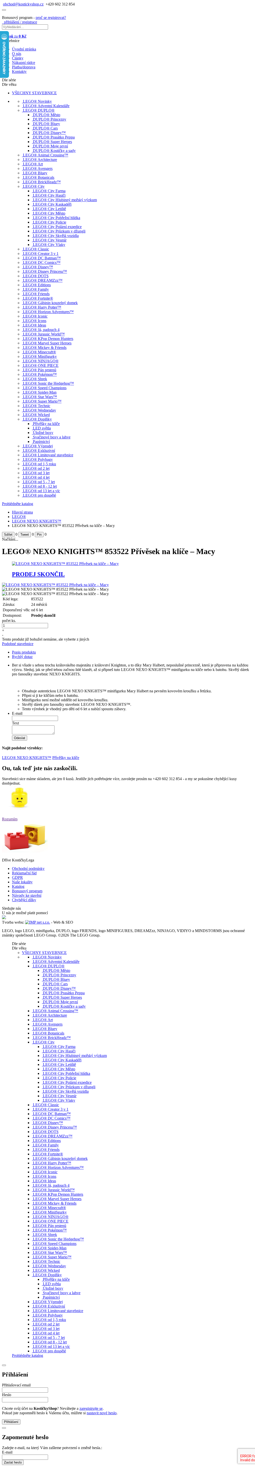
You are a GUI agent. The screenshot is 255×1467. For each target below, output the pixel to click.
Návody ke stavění (26, 895)
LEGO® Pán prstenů (39, 370)
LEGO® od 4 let (36, 477)
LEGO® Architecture (40, 159)
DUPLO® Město (46, 115)
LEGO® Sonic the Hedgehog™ (48, 383)
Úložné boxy (43, 432)
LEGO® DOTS (36, 276)
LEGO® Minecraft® (39, 352)
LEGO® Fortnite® (38, 298)
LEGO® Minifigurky (40, 356)
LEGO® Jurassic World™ (44, 334)
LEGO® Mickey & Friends (44, 347)
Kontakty (19, 71)
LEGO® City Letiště (49, 209)
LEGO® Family (36, 289)
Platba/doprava (23, 67)
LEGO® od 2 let (36, 468)
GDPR (17, 877)
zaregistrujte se (91, 1408)
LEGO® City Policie (49, 222)
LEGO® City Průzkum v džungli (59, 231)
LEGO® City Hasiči (49, 195)
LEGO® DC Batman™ (42, 258)
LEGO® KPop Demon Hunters (48, 338)
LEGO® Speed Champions (44, 388)
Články (17, 58)
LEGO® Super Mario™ (42, 401)
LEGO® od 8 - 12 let (40, 486)
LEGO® (19, 517)
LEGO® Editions (37, 285)
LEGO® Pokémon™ (40, 374)
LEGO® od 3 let (36, 473)
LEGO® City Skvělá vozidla (56, 236)
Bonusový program (27, 891)
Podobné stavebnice (17, 644)
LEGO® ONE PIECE (41, 365)
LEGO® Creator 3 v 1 (41, 253)
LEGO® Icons (34, 321)
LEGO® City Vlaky (49, 244)
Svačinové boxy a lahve (51, 437)
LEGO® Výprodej (38, 446)
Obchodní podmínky (28, 868)
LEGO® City (34, 186)
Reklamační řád (24, 873)
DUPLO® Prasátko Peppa (54, 137)
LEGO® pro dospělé (39, 495)
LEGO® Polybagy (38, 459)
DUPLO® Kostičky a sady (54, 150)
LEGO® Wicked (36, 415)
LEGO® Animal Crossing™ (45, 155)
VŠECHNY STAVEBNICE (34, 93)
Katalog (18, 886)
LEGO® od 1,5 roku (39, 464)
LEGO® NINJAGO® (41, 361)
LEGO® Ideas (34, 325)
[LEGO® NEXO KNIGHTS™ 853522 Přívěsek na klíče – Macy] (55, 585)
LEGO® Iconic (35, 316)
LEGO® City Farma (49, 191)
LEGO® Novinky (37, 101)
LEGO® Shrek (35, 379)
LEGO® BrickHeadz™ (42, 182)
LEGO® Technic (36, 406)
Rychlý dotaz (22, 657)
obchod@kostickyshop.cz (23, 4)
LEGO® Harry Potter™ (42, 307)
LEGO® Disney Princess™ (45, 271)
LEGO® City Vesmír (49, 240)
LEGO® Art (33, 164)
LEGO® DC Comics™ (42, 262)
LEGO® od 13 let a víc (41, 491)
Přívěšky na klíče (46, 424)
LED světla (42, 428)
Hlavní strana (22, 512)
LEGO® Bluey (35, 173)
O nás (16, 53)
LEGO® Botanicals (38, 177)
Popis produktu (24, 652)
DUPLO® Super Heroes (52, 142)
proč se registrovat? (51, 17)
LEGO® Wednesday (39, 410)
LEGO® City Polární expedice (57, 227)
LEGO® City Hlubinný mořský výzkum (65, 200)
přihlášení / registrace (19, 22)
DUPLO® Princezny (49, 119)
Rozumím (9, 819)
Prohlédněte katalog (17, 504)
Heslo (6, 1395)
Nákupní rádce (23, 62)
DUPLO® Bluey (46, 124)
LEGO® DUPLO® (39, 110)
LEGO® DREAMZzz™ (43, 280)
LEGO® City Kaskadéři (52, 204)
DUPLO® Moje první (50, 146)
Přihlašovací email (16, 1385)
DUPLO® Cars (45, 128)
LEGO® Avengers (38, 168)
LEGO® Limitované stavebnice (48, 455)
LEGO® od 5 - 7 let (39, 482)
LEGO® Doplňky (37, 419)
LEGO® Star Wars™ (40, 397)
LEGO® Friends (36, 294)
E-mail (17, 713)
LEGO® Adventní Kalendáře (46, 106)
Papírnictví (41, 441)
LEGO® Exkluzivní (39, 450)
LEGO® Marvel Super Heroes (47, 343)
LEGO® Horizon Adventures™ (48, 312)
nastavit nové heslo (102, 1413)
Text (15, 723)
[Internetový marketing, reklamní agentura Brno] (37, 922)
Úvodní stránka (24, 49)
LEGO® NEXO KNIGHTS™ (36, 521)
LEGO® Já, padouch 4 (41, 330)
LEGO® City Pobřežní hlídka (56, 218)
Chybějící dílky (24, 900)
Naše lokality (22, 882)
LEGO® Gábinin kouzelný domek (50, 303)
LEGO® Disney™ (38, 267)
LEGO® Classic (36, 249)
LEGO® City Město (49, 213)
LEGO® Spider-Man (40, 392)
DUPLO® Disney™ (49, 133)
